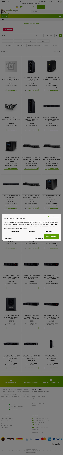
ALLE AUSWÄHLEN (51, 236)
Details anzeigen (8, 238)
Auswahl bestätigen (38, 238)
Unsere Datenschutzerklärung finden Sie (15, 228)
